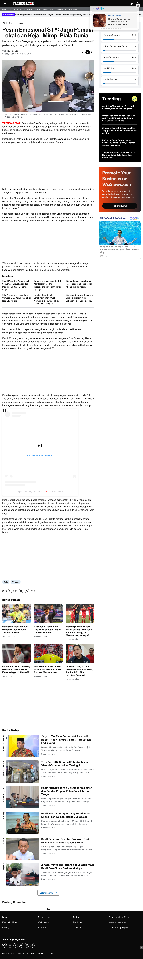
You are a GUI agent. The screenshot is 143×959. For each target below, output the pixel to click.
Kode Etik (42, 927)
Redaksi (76, 917)
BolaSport (72, 9)
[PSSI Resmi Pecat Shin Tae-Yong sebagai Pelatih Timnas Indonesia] (48, 613)
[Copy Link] (32, 591)
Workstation (43, 922)
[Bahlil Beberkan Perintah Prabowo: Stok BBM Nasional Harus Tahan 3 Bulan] (22, 849)
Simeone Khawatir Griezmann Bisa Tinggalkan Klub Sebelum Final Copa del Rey (79, 298)
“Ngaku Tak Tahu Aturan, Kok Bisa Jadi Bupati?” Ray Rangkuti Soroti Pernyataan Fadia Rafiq (66, 739)
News (4, 9)
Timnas (15, 582)
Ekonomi (21, 9)
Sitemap (77, 927)
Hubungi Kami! (120, 206)
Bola (6, 582)
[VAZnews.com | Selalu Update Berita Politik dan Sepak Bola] (23, 3)
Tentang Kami (44, 917)
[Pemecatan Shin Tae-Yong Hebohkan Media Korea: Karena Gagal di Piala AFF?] (16, 653)
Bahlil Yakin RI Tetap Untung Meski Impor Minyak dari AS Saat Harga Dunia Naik (56, 14)
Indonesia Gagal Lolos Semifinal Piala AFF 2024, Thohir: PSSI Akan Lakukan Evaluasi (79, 670)
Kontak (5, 917)
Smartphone (4, 768)
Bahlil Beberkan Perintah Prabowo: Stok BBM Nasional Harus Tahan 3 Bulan (65, 841)
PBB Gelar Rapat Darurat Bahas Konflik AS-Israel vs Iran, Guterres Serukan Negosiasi (118, 142)
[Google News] (32, 945)
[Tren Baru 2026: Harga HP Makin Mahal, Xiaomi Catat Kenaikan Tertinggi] (22, 771)
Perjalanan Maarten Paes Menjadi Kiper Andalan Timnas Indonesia (15, 629)
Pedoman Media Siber (119, 917)
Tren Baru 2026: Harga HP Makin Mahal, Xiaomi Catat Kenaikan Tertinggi (65, 764)
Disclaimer (78, 922)
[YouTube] (21, 945)
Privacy (5, 927)
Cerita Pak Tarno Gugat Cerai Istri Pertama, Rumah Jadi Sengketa (118, 107)
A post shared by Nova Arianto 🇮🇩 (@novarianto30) (40, 491)
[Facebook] (4, 591)
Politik (12, 9)
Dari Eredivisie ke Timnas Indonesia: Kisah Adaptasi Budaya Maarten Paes (48, 669)
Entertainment (48, 9)
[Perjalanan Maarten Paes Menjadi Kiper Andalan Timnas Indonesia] (16, 613)
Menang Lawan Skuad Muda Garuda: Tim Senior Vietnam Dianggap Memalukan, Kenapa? (79, 631)
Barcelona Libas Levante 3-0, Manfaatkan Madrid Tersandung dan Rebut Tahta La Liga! (47, 285)
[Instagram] (10, 945)
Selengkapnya (46, 893)
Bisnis (37, 9)
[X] (10, 591)
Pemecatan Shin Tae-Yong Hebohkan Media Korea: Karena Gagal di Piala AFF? (16, 669)
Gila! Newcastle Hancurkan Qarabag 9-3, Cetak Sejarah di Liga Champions (16, 298)
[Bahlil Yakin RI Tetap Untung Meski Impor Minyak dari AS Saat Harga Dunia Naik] (22, 823)
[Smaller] (83, 52)
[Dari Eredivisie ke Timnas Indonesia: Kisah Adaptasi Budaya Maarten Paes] (48, 653)
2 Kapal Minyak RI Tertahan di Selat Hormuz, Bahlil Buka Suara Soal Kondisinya (67, 866)
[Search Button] (138, 3)
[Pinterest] (21, 591)
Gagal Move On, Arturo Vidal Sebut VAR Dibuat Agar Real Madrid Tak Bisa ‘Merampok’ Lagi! (15, 285)
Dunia (29, 9)
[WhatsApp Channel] (27, 945)
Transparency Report (118, 927)
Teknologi (61, 9)
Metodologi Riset (10, 922)
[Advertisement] (48, 165)
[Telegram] (15, 591)
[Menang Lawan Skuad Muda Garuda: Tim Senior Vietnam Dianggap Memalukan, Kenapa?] (80, 613)
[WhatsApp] (27, 591)
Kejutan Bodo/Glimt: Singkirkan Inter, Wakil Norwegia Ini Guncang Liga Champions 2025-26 (46, 299)
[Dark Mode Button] (131, 3)
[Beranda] (3, 23)
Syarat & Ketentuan (117, 922)
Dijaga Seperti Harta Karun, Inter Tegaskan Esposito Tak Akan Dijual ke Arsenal (79, 284)
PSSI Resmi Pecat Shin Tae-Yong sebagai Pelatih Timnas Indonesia (47, 629)
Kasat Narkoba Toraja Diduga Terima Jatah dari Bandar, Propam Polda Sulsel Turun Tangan (66, 791)
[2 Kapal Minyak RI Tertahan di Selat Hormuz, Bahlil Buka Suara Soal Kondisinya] (22, 874)
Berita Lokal (4, 743)
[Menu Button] (5, 3)
